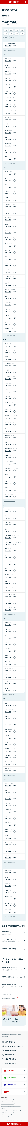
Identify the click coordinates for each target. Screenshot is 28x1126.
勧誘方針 (3, 1108)
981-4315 (8, 625)
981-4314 (8, 518)
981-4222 (8, 385)
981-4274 (8, 107)
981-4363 (8, 512)
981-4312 (8, 544)
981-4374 (8, 213)
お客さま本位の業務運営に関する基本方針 (11, 1106)
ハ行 (11, 33)
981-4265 (8, 886)
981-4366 (8, 825)
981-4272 (8, 477)
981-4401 (8, 851)
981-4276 (8, 873)
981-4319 (8, 305)
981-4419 (8, 272)
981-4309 (8, 912)
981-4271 (8, 718)
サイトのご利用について (6, 1099)
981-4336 (8, 372)
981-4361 (8, 577)
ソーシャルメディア (5, 1114)
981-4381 (8, 146)
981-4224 (8, 266)
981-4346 (8, 758)
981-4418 (8, 311)
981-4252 (8, 664)
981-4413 (8, 590)
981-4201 (8, 207)
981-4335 (8, 431)
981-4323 (8, 80)
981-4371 (8, 725)
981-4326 (8, 246)
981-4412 (8, 584)
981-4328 (8, 94)
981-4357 (8, 484)
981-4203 (8, 658)
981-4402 (8, 226)
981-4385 (8, 405)
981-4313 (8, 684)
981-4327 (8, 126)
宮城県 (19, 1034)
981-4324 (8, 252)
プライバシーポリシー (6, 1102)
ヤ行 (22, 33)
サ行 (17, 30)
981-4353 (8, 557)
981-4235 (8, 292)
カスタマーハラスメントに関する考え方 (10, 1110)
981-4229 (8, 879)
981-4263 (8, 220)
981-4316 (8, 538)
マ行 (17, 33)
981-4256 (8, 359)
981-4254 (8, 259)
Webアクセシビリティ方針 (7, 1104)
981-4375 (8, 67)
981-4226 (8, 159)
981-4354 (8, 771)
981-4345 (8, 366)
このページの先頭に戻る (9, 50)
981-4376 (8, 418)
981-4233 (8, 610)
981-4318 (8, 346)
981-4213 (8, 764)
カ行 (11, 30)
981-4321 (8, 398)
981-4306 (8, 564)
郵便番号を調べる (10, 1042)
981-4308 (8, 651)
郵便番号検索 (13, 1034)
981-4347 (8, 731)
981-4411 (8, 892)
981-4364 (8, 818)
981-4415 (8, 325)
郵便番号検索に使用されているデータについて (12, 995)
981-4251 (8, 677)
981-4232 (8, 603)
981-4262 (8, 100)
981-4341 (8, 638)
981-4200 (8, 46)
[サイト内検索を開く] (25, 2)
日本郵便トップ (5, 1034)
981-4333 (8, 631)
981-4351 (8, 832)
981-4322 (8, 233)
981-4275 (8, 74)
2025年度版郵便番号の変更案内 (9, 998)
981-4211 (8, 194)
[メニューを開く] (2, 2)
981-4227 (8, 412)
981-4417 (8, 279)
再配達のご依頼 (9, 1055)
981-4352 (8, 712)
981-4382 (8, 457)
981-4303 (8, 786)
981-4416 (8, 690)
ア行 (6, 30)
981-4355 (8, 187)
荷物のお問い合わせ (10, 1050)
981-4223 (8, 497)
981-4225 (8, 425)
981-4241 (8, 845)
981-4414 (8, 792)
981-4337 (8, 644)
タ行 (22, 30)
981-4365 (8, 705)
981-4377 (8, 470)
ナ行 (6, 33)
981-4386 (8, 490)
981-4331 (8, 239)
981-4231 (8, 597)
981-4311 (8, 87)
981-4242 (8, 805)
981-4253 (8, 525)
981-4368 (8, 139)
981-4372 (8, 531)
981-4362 (8, 318)
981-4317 (8, 438)
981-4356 (8, 120)
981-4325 (8, 331)
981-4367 (8, 180)
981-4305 (8, 858)
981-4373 (8, 745)
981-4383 (8, 444)
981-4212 (8, 353)
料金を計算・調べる (10, 1063)
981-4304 (8, 298)
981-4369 (8, 464)
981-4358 (8, 671)
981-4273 (8, 200)
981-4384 (8, 451)
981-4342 (8, 738)
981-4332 (8, 838)
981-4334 (8, 812)
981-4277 (8, 113)
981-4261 (8, 799)
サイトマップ (4, 1116)
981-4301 (8, 571)
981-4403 (8, 899)
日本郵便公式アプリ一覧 (6, 1112)
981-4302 (8, 392)
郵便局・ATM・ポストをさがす (14, 1046)
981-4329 (8, 551)
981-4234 (8, 285)
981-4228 (8, 174)
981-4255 (8, 152)
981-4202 (8, 379)
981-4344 (8, 751)
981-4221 (8, 905)
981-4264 (8, 61)
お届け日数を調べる (10, 1059)
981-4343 (8, 133)
